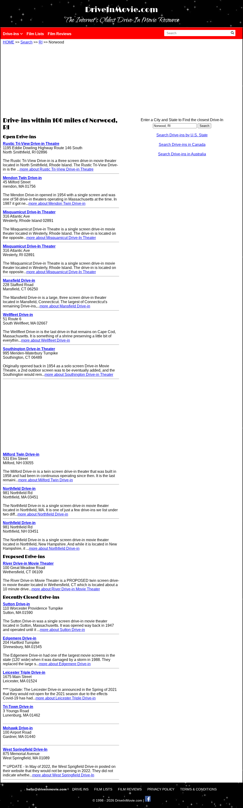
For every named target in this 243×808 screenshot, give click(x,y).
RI (40, 42)
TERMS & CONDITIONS (198, 789)
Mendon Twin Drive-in (22, 178)
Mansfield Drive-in (19, 280)
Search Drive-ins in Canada (182, 145)
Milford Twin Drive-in (21, 454)
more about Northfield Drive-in (43, 514)
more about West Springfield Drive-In (63, 775)
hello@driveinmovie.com (46, 789)
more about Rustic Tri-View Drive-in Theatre (56, 169)
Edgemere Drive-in (19, 638)
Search (26, 42)
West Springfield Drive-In (25, 749)
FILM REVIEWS (130, 789)
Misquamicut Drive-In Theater (29, 212)
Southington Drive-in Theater (29, 349)
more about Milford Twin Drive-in (45, 480)
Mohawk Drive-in (18, 728)
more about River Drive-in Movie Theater (66, 589)
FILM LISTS (103, 789)
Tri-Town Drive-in (18, 707)
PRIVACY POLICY (160, 789)
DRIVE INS (80, 789)
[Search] (232, 33)
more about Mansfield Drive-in (65, 306)
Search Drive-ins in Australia (182, 154)
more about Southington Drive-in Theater (79, 375)
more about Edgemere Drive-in (65, 664)
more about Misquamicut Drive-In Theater (61, 238)
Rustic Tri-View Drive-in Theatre (31, 144)
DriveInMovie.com (121, 9)
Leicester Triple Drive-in (24, 672)
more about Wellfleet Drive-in (45, 340)
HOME (8, 42)
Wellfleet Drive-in (18, 315)
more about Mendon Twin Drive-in (56, 203)
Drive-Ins (11, 34)
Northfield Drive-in (19, 489)
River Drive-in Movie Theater (28, 563)
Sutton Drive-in (16, 604)
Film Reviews (59, 34)
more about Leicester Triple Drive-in (66, 698)
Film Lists (35, 34)
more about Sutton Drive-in (62, 630)
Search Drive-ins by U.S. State (182, 135)
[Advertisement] (61, 80)
